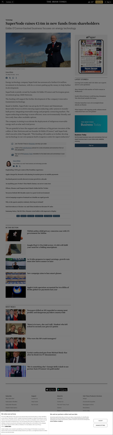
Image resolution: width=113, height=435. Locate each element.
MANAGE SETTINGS (100, 425)
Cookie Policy (8, 426)
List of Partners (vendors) (56, 421)
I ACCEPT (100, 420)
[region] (56, 423)
